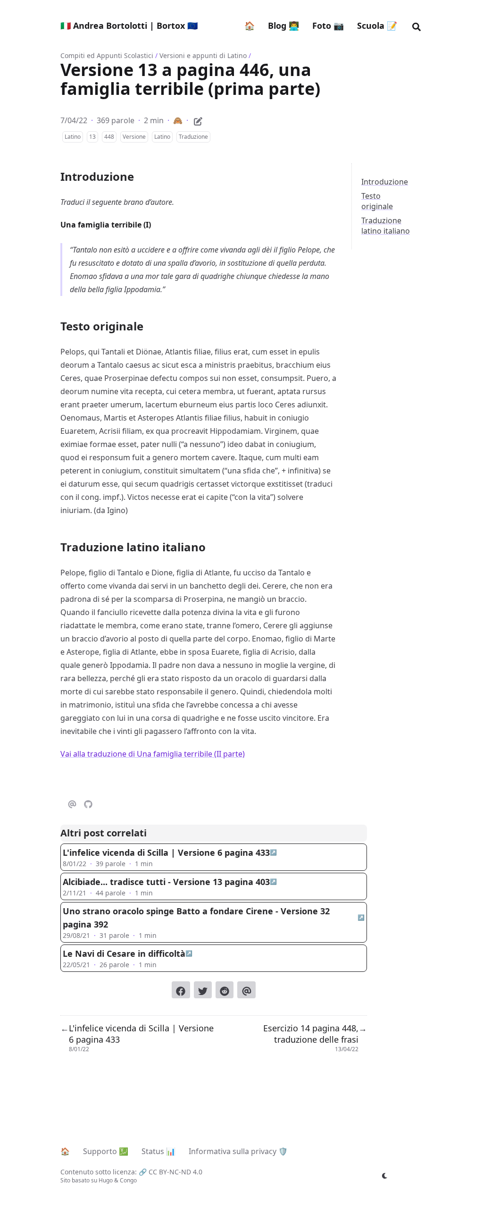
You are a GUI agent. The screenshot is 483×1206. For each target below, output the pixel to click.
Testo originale (377, 201)
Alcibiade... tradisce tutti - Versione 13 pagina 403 (166, 881)
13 (92, 137)
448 (109, 137)
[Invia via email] (246, 989)
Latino (73, 137)
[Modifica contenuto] (198, 120)
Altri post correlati (103, 832)
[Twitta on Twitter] (203, 989)
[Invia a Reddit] (224, 989)
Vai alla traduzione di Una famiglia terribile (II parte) (152, 754)
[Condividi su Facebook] (181, 989)
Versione (134, 137)
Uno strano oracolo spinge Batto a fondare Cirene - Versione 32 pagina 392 (196, 917)
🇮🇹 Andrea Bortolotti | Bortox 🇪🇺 (129, 25)
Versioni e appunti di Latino (203, 55)
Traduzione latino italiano (385, 225)
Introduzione (384, 182)
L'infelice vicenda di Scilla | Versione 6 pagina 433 (166, 852)
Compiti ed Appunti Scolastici (106, 55)
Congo (128, 1180)
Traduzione (193, 137)
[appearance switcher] (385, 1175)
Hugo (106, 1180)
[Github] (88, 803)
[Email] (72, 803)
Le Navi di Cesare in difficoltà (124, 953)
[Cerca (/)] (416, 25)
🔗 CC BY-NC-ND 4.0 (170, 1171)
